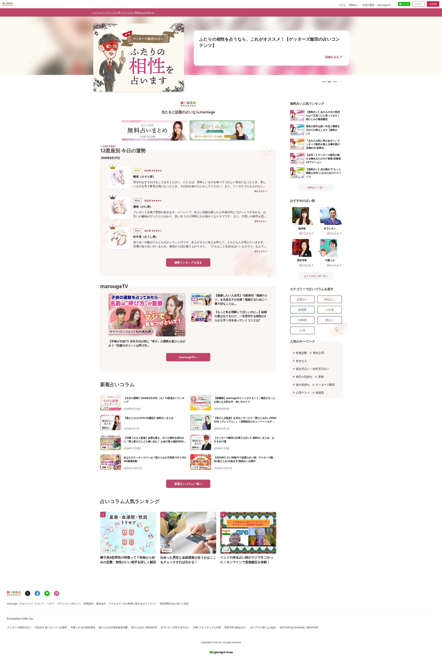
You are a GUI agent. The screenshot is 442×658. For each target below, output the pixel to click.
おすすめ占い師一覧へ (316, 276)
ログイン (418, 4)
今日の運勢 (368, 5)
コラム (342, 5)
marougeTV (384, 5)
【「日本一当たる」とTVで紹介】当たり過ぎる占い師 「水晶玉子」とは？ (324, 81)
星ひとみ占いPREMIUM (144, 627)
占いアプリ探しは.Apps (263, 627)
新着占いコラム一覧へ (188, 484)
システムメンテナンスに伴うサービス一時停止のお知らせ (123, 12)
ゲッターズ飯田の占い (19, 627)
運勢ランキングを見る (188, 262)
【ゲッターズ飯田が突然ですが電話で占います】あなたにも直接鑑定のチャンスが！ (335, 81)
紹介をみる (306, 233)
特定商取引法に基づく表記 (174, 603)
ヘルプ (50, 603)
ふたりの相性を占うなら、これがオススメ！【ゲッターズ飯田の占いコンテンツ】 (329, 81)
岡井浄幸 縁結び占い (235, 627)
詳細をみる (334, 57)
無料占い (354, 5)
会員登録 (433, 4)
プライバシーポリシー (69, 603)
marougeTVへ (188, 357)
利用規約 (88, 603)
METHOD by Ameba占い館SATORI (299, 627)
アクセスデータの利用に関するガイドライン (133, 603)
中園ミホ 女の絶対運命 (82, 627)
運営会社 (101, 603)
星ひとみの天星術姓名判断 (113, 627)
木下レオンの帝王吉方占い (175, 627)
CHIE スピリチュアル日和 (207, 627)
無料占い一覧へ (316, 187)
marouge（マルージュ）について (25, 603)
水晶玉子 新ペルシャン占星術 (51, 627)
